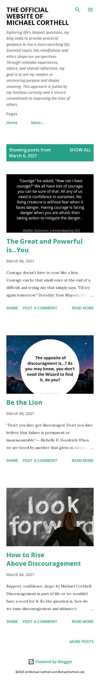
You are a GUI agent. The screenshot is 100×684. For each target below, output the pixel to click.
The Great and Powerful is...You (44, 245)
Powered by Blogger (53, 661)
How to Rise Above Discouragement (43, 559)
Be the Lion (24, 402)
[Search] (77, 9)
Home (11, 122)
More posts (82, 641)
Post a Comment (40, 307)
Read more (83, 307)
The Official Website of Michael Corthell (37, 16)
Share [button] (12, 307)
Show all (80, 150)
